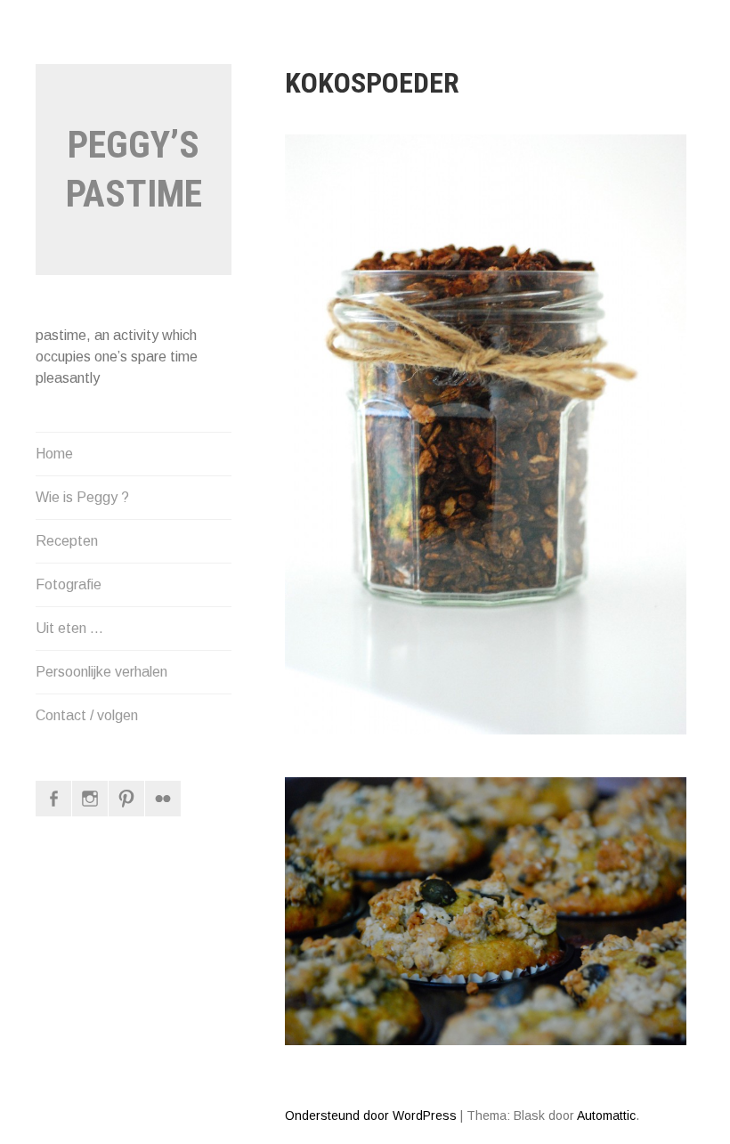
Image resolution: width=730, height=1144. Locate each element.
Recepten (67, 540)
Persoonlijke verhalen (101, 671)
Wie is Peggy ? (82, 497)
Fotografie (68, 584)
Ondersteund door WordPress (371, 1115)
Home (54, 453)
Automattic (606, 1115)
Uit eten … (69, 628)
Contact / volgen (87, 715)
